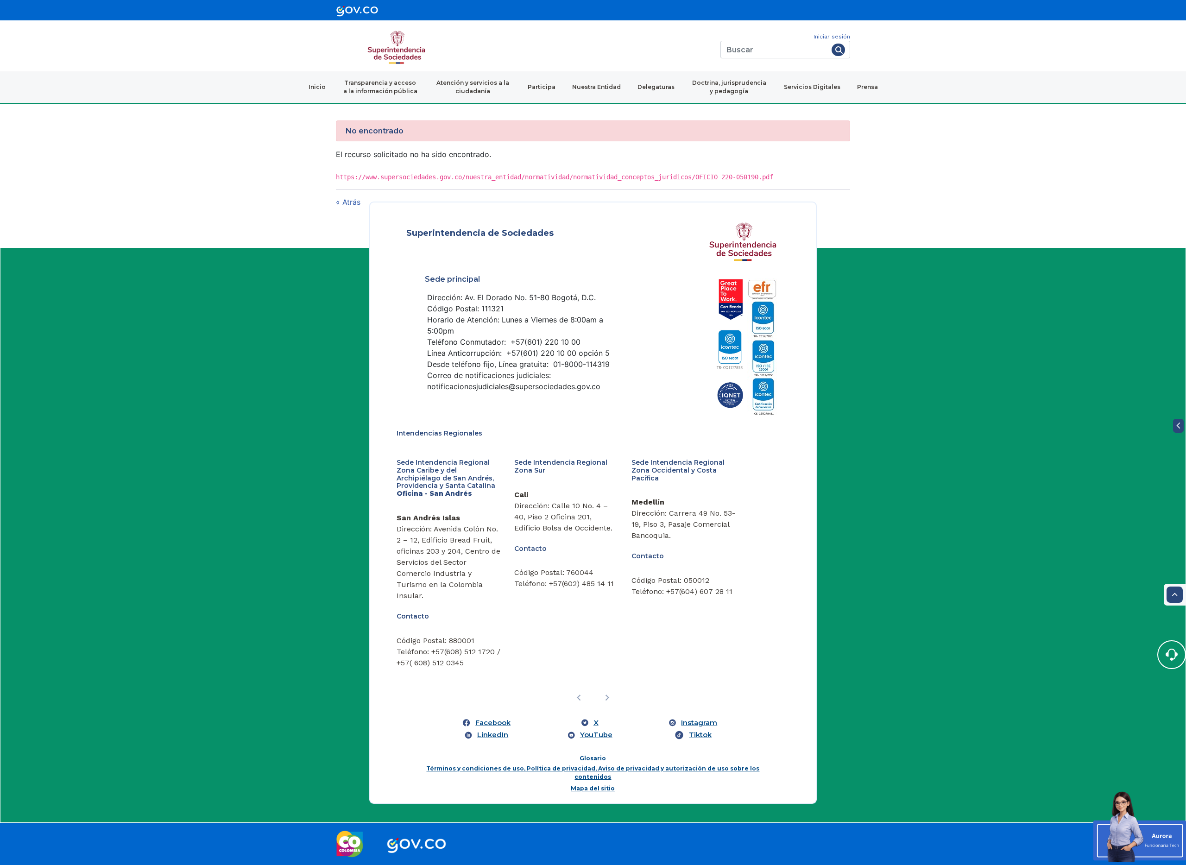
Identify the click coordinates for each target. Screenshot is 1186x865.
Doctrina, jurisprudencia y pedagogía (729, 87)
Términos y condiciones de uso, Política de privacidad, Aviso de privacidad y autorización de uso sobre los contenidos (592, 772)
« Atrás (348, 202)
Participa (541, 86)
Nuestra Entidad (596, 86)
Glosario (593, 758)
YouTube (596, 735)
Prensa (867, 86)
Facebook (493, 723)
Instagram (699, 723)
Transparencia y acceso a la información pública (380, 87)
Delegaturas (656, 86)
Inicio (317, 86)
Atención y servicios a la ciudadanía (472, 87)
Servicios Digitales (812, 86)
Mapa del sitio (593, 788)
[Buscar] (838, 50)
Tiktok (700, 735)
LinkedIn (492, 735)
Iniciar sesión (832, 36)
